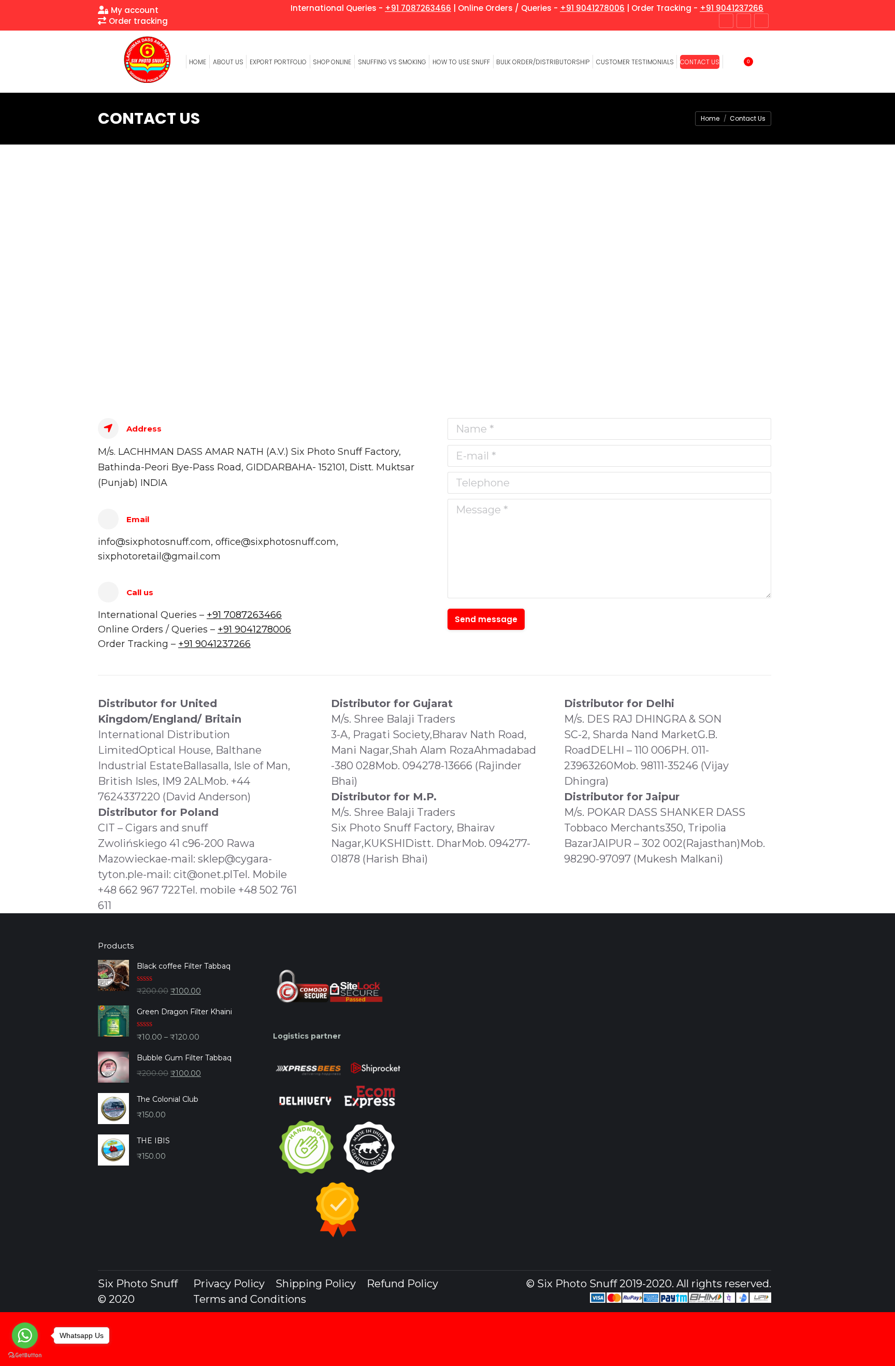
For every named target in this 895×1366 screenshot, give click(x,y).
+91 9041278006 (592, 8)
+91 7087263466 (418, 8)
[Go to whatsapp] (25, 1335)
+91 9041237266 (731, 8)
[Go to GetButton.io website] (24, 1355)
